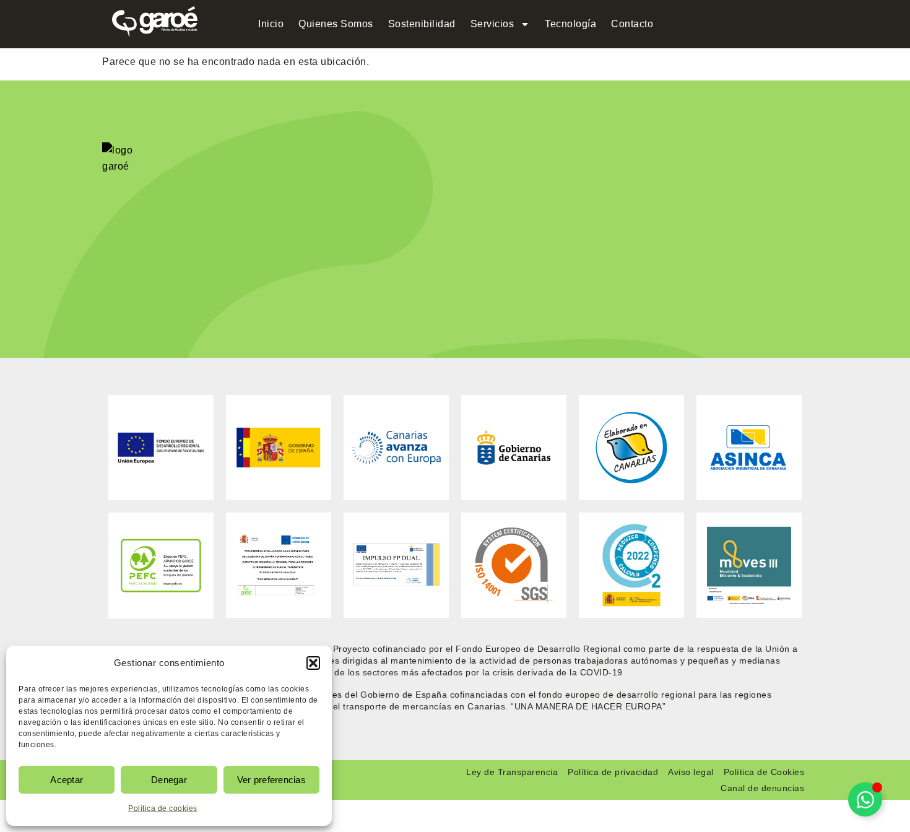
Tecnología (570, 24)
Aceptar (66, 779)
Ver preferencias (271, 779)
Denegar (169, 779)
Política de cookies (162, 808)
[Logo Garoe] (154, 21)
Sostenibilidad (422, 24)
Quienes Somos (335, 24)
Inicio (271, 24)
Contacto (632, 24)
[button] (313, 663)
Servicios (492, 24)
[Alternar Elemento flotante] (865, 799)
